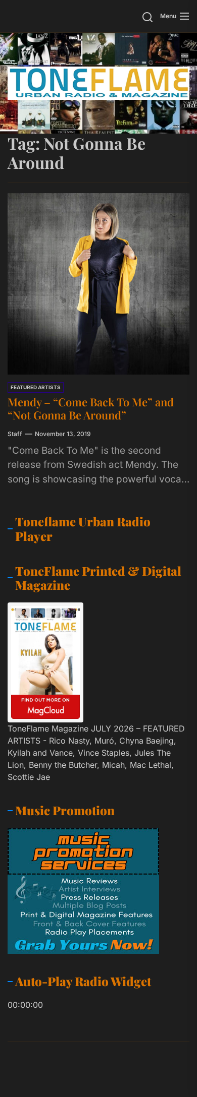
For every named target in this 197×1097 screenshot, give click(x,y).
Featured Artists (36, 387)
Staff (15, 434)
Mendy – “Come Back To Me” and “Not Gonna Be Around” (91, 408)
